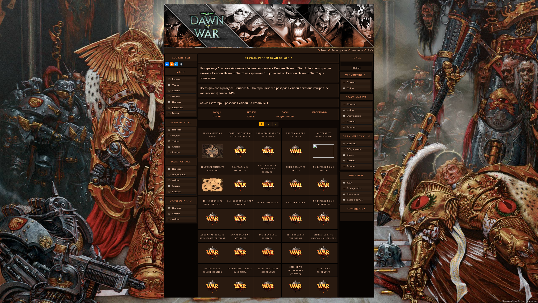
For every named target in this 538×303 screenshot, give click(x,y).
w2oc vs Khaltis (296, 203)
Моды (217, 112)
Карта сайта (353, 194)
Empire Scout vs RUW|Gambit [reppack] (268, 169)
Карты (251, 116)
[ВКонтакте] (167, 64)
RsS (370, 50)
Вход (324, 50)
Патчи (285, 112)
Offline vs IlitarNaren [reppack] (295, 270)
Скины (217, 116)
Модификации (285, 116)
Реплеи (251, 112)
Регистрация (339, 50)
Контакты (357, 50)
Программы (319, 112)
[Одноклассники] (172, 64)
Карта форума (355, 199)
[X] (181, 64)
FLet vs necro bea (268, 203)
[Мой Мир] (176, 64)
